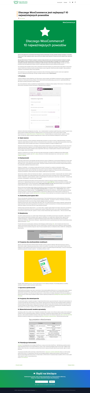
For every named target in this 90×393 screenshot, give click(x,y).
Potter (36, 390)
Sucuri (28, 221)
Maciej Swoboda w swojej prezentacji (49, 316)
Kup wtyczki (59, 2)
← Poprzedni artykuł (18, 365)
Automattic (20, 345)
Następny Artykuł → (71, 365)
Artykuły (65, 2)
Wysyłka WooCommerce (31, 133)
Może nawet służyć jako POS (66, 314)
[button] (70, 2)
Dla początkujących (25, 357)
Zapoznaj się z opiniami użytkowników (53, 351)
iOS (33, 283)
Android (30, 283)
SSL (53, 223)
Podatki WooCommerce (40, 133)
